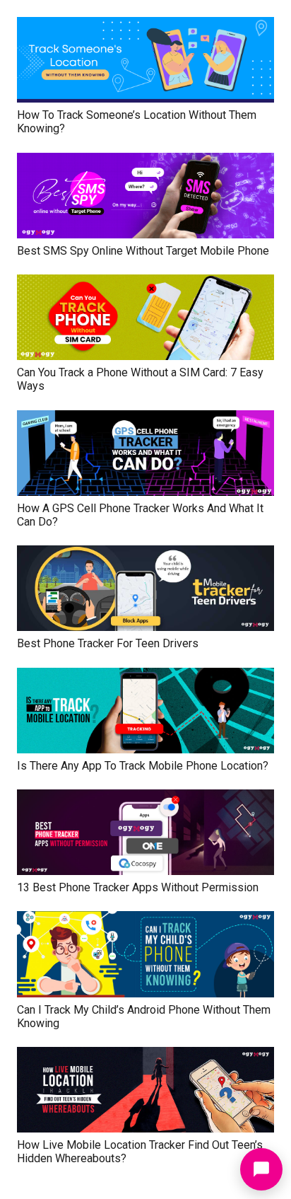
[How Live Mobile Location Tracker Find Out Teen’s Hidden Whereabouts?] (145, 1056)
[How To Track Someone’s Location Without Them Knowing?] (145, 26)
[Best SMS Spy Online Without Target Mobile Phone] (145, 162)
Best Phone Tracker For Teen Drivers (107, 643)
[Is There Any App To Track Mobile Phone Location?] (145, 677)
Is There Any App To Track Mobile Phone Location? (142, 765)
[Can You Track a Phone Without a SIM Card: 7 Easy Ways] (145, 284)
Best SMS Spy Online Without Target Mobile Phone (143, 250)
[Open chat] (261, 1169)
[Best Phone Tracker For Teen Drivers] (145, 555)
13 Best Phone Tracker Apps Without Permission (138, 887)
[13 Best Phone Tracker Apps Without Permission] (145, 799)
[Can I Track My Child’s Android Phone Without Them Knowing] (145, 920)
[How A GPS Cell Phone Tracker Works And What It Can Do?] (145, 420)
